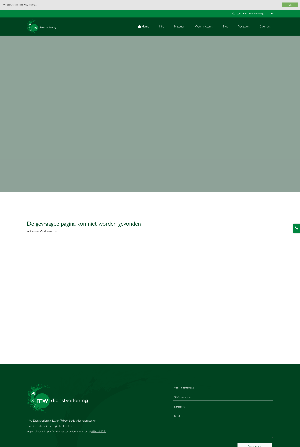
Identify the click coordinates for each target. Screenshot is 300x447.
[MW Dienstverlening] (41, 26)
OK (289, 5)
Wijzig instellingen (30, 5)
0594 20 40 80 (98, 431)
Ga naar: (236, 13)
